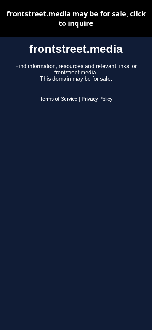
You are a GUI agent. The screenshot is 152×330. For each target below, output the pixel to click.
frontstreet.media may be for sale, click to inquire (76, 18)
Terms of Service (58, 99)
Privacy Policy (97, 99)
